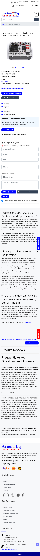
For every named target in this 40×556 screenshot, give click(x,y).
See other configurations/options (12, 88)
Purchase (6, 145)
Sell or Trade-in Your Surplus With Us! (13, 134)
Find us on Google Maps (9, 549)
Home (4, 24)
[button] (36, 14)
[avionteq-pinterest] (18, 495)
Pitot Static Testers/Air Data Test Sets (18, 339)
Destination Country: (8, 173)
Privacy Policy (7, 487)
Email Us (15, 2)
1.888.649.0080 (23, 2)
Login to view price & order (12, 93)
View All (31, 343)
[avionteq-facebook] (3, 495)
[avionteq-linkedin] (22, 495)
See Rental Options (10, 98)
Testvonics (28, 322)
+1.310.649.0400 (34, 2)
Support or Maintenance (10, 513)
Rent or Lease (7, 507)
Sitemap (5, 490)
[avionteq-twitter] (8, 495)
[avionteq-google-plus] (13, 495)
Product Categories (9, 522)
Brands (5, 519)
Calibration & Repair (9, 510)
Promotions (38, 334)
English (21, 5)
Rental (14, 145)
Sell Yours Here (8, 129)
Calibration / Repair (24, 145)
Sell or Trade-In (7, 516)
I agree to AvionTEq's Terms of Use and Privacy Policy (20, 200)
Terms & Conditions (9, 484)
